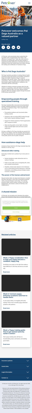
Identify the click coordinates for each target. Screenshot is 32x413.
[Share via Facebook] (3, 47)
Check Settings (16, 211)
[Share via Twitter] (8, 47)
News (6, 7)
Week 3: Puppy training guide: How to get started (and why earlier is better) (14, 331)
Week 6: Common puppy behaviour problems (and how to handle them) (15, 295)
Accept (16, 207)
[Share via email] (18, 47)
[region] (16, 206)
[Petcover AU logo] (9, 3)
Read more (6, 272)
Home (3, 7)
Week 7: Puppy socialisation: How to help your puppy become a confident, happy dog (15, 259)
